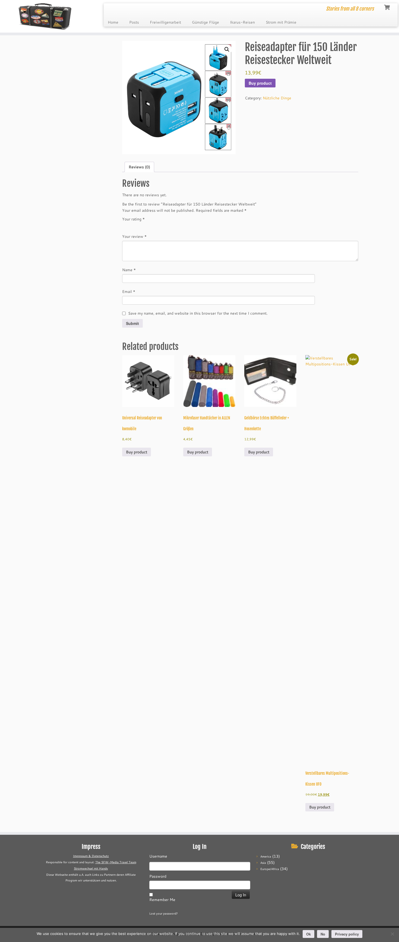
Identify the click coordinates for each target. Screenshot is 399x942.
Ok (308, 934)
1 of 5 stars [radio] (125, 226)
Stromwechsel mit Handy (91, 868)
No (323, 934)
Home (113, 22)
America (265, 856)
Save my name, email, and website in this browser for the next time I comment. (198, 313)
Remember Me (162, 899)
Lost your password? (163, 913)
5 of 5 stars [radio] (156, 226)
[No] (392, 934)
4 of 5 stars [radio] (148, 226)
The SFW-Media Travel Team (115, 862)
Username (158, 856)
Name (129, 270)
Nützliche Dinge (277, 98)
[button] (227, 49)
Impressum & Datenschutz (91, 856)
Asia (263, 863)
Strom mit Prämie (281, 22)
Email (128, 291)
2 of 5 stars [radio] (133, 226)
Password (157, 876)
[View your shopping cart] (387, 7)
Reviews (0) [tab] (139, 167)
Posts (134, 22)
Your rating (133, 219)
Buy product (260, 83)
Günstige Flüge (205, 22)
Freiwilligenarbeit (165, 22)
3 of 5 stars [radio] (140, 226)
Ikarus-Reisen (242, 22)
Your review (134, 236)
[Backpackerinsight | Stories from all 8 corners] (46, 16)
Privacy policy (347, 934)
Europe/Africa (269, 869)
